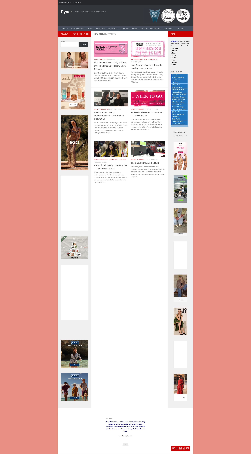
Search (63, 41)
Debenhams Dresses (178, 97)
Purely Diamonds (177, 121)
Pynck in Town (155, 28)
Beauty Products (101, 59)
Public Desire (176, 85)
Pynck (67, 11)
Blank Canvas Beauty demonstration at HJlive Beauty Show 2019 (109, 115)
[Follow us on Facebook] (77, 34)
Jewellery (90, 28)
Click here (174, 41)
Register (76, 2)
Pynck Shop (180, 28)
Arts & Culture (112, 28)
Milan (173, 53)
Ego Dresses (176, 80)
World (173, 64)
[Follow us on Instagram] (84, 34)
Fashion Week (168, 28)
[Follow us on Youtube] (87, 34)
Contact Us (144, 28)
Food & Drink (124, 28)
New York (174, 48)
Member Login (64, 2)
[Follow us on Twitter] (74, 34)
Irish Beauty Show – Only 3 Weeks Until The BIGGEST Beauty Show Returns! (110, 65)
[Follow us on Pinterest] (81, 34)
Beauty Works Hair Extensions (178, 115)
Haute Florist (176, 119)
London (174, 50)
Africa (173, 55)
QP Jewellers (176, 112)
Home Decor (100, 28)
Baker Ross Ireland (178, 102)
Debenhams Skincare (179, 94)
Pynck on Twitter (177, 92)
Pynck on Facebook (178, 89)
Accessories (113, 160)
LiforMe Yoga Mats (178, 77)
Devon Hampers (177, 87)
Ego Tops (175, 82)
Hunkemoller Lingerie (178, 99)
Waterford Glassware (178, 124)
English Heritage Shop (179, 109)
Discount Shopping (77, 28)
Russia (173, 57)
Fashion (63, 28)
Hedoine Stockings (178, 107)
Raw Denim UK (177, 104)
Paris (173, 60)
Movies (134, 28)
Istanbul (174, 62)
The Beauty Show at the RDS (145, 163)
